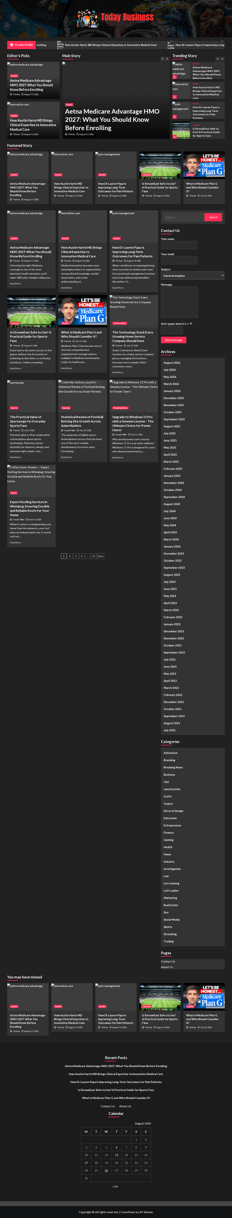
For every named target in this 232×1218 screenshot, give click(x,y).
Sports (14, 408)
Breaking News (120, 408)
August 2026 (172, 362)
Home (13, 493)
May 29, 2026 (85, 430)
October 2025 (173, 412)
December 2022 (174, 631)
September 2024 (174, 497)
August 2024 (172, 504)
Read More (15, 283)
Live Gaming (171, 883)
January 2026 (172, 391)
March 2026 (171, 383)
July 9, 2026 (29, 430)
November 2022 (174, 638)
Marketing (170, 897)
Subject (166, 269)
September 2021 (174, 716)
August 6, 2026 (162, 195)
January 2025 (172, 475)
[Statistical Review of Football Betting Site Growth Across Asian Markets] (82, 396)
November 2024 (174, 482)
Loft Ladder (171, 890)
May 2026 (170, 376)
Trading (169, 941)
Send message (173, 340)
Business (169, 774)
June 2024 (170, 518)
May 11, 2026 (136, 434)
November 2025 (174, 405)
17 (86, 1162)
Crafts (168, 796)
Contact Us (168, 961)
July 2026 (170, 369)
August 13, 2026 (31, 134)
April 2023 (170, 603)
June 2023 (170, 588)
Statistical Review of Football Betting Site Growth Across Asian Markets (82, 421)
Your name (167, 238)
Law (166, 876)
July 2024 (170, 511)
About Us (167, 967)
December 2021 (174, 702)
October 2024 (173, 489)
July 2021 (170, 730)
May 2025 (170, 447)
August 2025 (172, 426)
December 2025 (174, 398)
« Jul (115, 1186)
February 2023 (173, 617)
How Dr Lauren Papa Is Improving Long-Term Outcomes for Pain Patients (115, 187)
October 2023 (173, 560)
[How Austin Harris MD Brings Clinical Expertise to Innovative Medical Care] (181, 70)
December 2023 (174, 553)
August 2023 (172, 574)
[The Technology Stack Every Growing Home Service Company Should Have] (134, 311)
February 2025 (173, 468)
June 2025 (170, 440)
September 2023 (174, 567)
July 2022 (170, 659)
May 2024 (170, 525)
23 (93, 556)
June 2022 (170, 666)
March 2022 (171, 687)
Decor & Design (173, 810)
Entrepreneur (172, 825)
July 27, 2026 (206, 195)
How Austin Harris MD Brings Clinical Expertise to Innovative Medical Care (80, 44)
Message (166, 284)
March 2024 (171, 539)
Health (69, 104)
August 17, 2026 (86, 134)
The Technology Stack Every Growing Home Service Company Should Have (132, 336)
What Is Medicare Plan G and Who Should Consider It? (206, 132)
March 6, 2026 (34, 519)
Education (170, 818)
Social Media (172, 919)
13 (116, 1155)
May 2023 (170, 595)
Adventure (171, 752)
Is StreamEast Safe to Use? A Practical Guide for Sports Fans (206, 112)
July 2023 (170, 581)
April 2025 (170, 454)
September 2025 (174, 419)
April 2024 (170, 532)
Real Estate (171, 905)
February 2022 (173, 694)
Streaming (170, 934)
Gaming (196, 105)
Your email (167, 254)
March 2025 (171, 461)
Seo (166, 912)
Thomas (71, 134)
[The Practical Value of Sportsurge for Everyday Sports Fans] (31, 396)
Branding (169, 760)
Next (100, 556)
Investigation (172, 868)
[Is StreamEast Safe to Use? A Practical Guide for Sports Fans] (181, 110)
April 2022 (170, 680)
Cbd (166, 781)
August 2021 (172, 723)
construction (119, 323)
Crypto (168, 803)
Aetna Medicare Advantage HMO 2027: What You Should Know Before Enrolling (112, 119)
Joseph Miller (70, 430)
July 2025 (170, 433)
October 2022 (173, 645)
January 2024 (172, 546)
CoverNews (127, 1212)
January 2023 (172, 624)
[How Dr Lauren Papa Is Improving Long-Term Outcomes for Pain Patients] (181, 90)
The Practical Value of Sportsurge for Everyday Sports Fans (27, 421)
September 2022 (174, 652)
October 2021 (173, 709)
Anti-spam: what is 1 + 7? (176, 323)
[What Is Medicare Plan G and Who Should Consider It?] (181, 130)
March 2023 (171, 610)
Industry (169, 861)
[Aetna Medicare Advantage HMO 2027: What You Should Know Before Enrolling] (28, 165)
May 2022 (170, 673)
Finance (169, 832)
